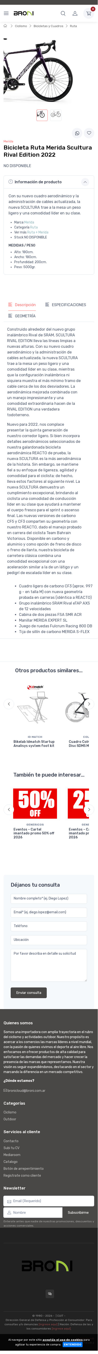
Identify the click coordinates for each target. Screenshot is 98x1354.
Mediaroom (12, 1155)
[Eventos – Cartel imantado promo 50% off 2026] (35, 803)
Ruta (73, 26)
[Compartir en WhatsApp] (77, 133)
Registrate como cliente (22, 1176)
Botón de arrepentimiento (24, 1169)
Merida (29, 222)
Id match (35, 737)
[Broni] (24, 13)
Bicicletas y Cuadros (48, 26)
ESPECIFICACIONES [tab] (68, 305)
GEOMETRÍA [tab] (25, 316)
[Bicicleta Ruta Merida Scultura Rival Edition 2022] (42, 115)
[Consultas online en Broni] (50, 1294)
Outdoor (10, 1119)
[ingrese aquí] (48, 1324)
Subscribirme (78, 1212)
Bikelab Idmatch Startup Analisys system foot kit (34, 744)
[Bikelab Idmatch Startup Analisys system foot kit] (35, 707)
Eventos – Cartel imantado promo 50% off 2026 (34, 833)
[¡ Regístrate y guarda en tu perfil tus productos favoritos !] (89, 133)
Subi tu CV (11, 1148)
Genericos (35, 824)
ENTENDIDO (72, 1344)
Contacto (11, 1141)
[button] (63, 13)
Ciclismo (21, 26)
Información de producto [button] (38, 182)
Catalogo (11, 1162)
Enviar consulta (28, 993)
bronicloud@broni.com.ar (26, 1091)
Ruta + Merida (37, 232)
